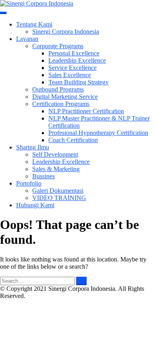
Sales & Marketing (56, 168)
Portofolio (28, 183)
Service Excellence (72, 67)
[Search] (81, 281)
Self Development (55, 154)
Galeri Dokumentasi (57, 190)
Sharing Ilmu (32, 147)
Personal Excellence (73, 53)
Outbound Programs (58, 89)
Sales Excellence (69, 74)
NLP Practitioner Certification (86, 111)
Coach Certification (73, 140)
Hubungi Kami (35, 205)
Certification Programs (60, 103)
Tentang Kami (34, 24)
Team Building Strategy (78, 82)
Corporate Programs (57, 46)
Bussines (43, 176)
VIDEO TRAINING (59, 197)
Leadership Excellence (77, 60)
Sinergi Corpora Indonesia (65, 31)
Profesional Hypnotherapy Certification (98, 132)
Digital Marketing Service (65, 96)
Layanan (27, 38)
